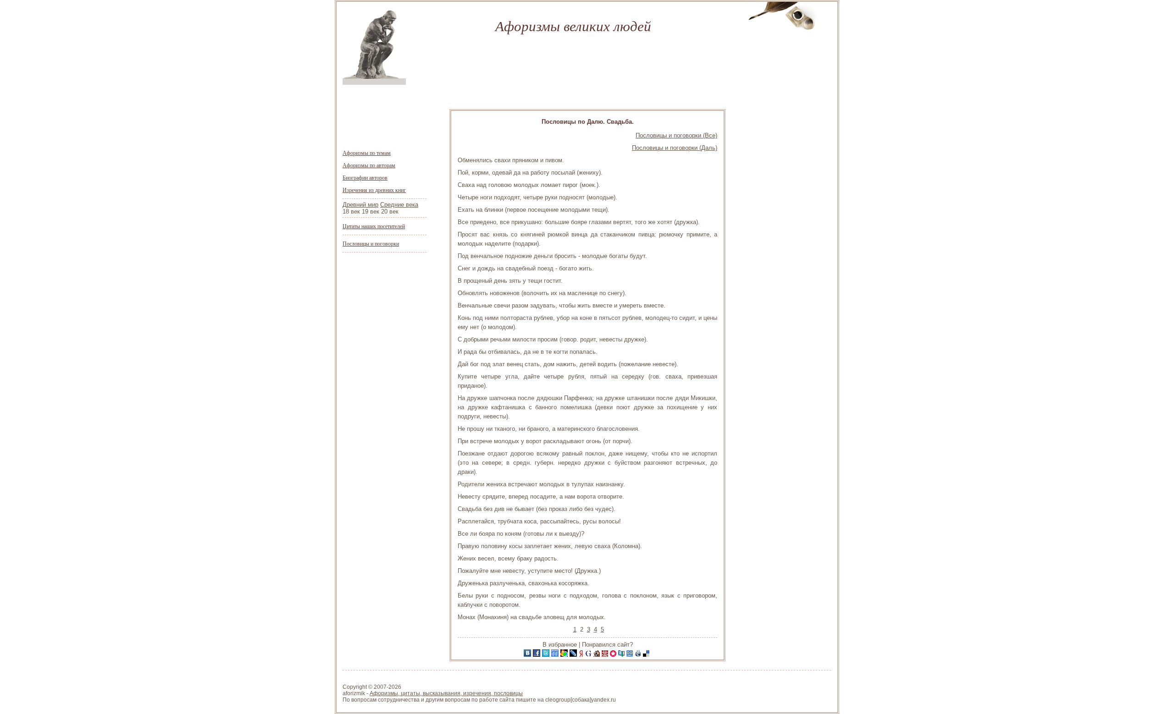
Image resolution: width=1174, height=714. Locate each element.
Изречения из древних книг (374, 189)
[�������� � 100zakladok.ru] (622, 654)
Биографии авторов (365, 177)
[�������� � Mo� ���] (565, 654)
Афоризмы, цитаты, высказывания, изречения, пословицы (446, 693)
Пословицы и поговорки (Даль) (674, 147)
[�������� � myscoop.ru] (630, 654)
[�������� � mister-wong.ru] (606, 654)
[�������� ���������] (528, 654)
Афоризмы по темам (367, 152)
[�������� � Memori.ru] (614, 654)
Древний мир (360, 204)
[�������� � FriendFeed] (555, 654)
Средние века (399, 204)
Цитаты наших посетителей (374, 226)
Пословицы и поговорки (371, 243)
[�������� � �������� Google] (589, 654)
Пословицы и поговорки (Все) (676, 135)
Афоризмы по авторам (369, 165)
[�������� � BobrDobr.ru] (597, 654)
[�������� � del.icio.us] (647, 654)
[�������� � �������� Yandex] (582, 654)
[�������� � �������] (537, 654)
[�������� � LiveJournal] (574, 654)
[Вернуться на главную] (374, 82)
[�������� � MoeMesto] (639, 654)
